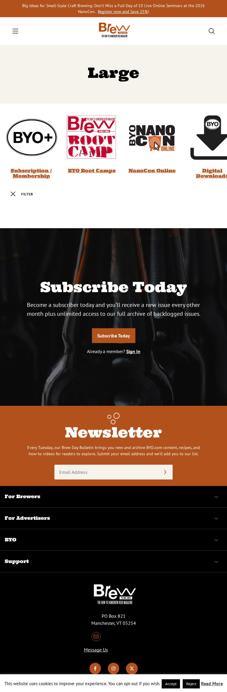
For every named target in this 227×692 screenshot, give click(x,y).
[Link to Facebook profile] (95, 673)
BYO (10, 540)
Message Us (96, 650)
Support (17, 561)
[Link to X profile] (132, 673)
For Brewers (22, 496)
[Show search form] (212, 31)
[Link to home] (113, 31)
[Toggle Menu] (15, 31)
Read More (212, 683)
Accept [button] (170, 683)
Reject (191, 683)
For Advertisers (27, 518)
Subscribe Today (113, 336)
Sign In (133, 351)
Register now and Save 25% (123, 11)
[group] (31, 144)
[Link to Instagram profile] (113, 673)
